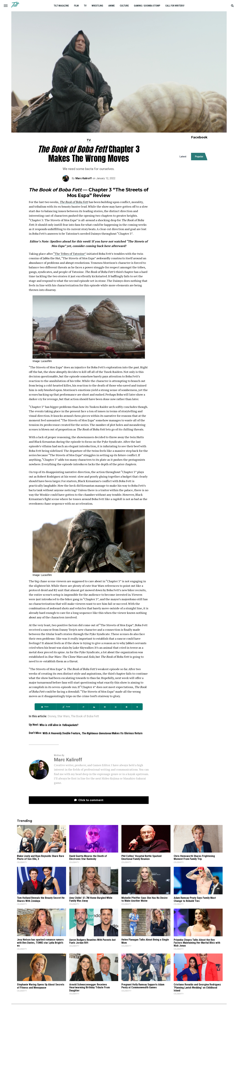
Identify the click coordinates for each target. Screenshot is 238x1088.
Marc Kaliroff (83, 178)
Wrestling (97, 5)
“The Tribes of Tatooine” (69, 254)
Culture (124, 5)
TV (85, 5)
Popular (199, 156)
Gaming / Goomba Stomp (147, 5)
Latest (183, 156)
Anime (111, 5)
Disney (52, 716)
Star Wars (63, 716)
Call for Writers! (174, 5)
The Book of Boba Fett (74, 202)
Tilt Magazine (61, 5)
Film (76, 5)
